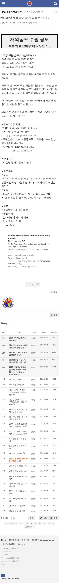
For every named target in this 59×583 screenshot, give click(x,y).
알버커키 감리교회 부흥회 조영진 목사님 (18, 353)
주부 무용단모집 (15, 384)
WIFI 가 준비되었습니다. (18, 466)
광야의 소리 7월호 (16, 505)
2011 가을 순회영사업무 (17, 492)
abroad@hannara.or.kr (24, 135)
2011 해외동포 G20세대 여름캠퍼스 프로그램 (18, 425)
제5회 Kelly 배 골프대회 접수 (18, 484)
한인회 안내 (14, 539)
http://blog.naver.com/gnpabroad (22, 266)
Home (3, 539)
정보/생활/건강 (8, 543)
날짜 (44, 332)
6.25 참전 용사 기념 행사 (17, 439)
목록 (55, 315)
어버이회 (25, 539)
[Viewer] (35, 135)
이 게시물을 (53, 292)
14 (53, 523)
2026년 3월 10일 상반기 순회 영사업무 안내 (17, 361)
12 (44, 523)
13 (49, 523)
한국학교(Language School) (43, 539)
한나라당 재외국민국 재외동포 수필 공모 (27, 18)
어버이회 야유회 (15, 379)
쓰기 (45, 518)
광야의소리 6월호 (16, 453)
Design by (10, 578)
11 (40, 523)
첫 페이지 (10, 523)
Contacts (21, 543)
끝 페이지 (28, 527)
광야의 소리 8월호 (16, 511)
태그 (55, 518)
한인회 (4, 23)
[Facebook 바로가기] (3, 575)
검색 (31, 518)
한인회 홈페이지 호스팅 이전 (18, 477)
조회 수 (54, 332)
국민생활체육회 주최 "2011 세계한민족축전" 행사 (18, 392)
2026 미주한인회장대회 (34, 11)
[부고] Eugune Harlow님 (17, 499)
